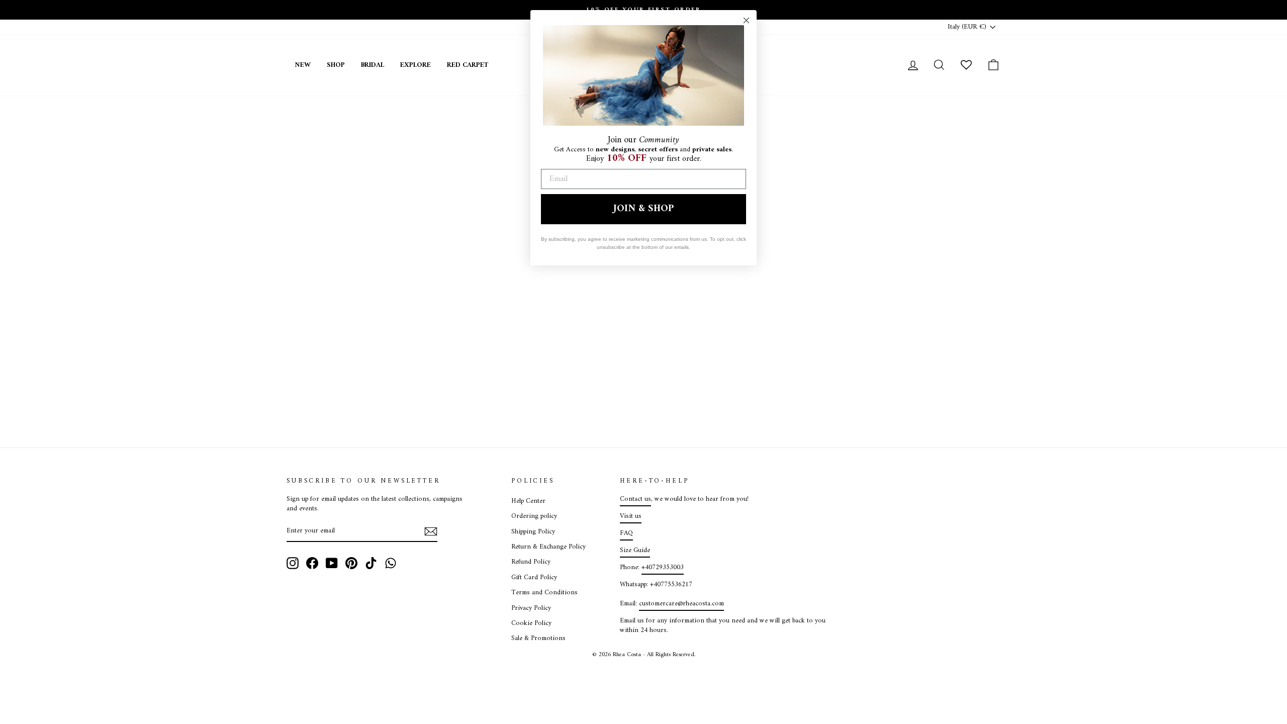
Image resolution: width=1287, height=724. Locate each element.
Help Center (528, 501)
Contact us (635, 499)
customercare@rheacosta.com (681, 604)
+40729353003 (662, 568)
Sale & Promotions (538, 638)
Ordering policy (534, 516)
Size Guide (635, 551)
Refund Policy (530, 562)
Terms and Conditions (544, 593)
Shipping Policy (533, 532)
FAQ (626, 533)
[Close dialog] (746, 20)
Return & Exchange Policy (548, 547)
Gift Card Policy (534, 578)
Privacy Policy (531, 608)
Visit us (630, 516)
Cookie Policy (531, 623)
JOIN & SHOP (643, 209)
